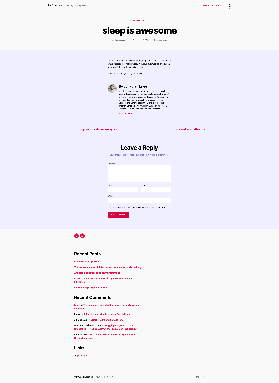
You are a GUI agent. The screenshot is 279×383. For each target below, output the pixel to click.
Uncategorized (139, 21)
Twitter (206, 5)
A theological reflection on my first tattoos (97, 272)
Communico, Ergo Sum (86, 261)
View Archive (125, 113)
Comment (111, 164)
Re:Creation (55, 5)
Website (111, 196)
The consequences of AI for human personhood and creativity (107, 267)
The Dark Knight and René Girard (105, 320)
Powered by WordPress (105, 377)
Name (111, 185)
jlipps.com (82, 355)
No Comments (161, 40)
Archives (216, 5)
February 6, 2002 (142, 40)
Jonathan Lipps (123, 40)
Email (143, 185)
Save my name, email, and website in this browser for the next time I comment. (138, 207)
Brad (76, 305)
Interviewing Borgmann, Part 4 (90, 287)
